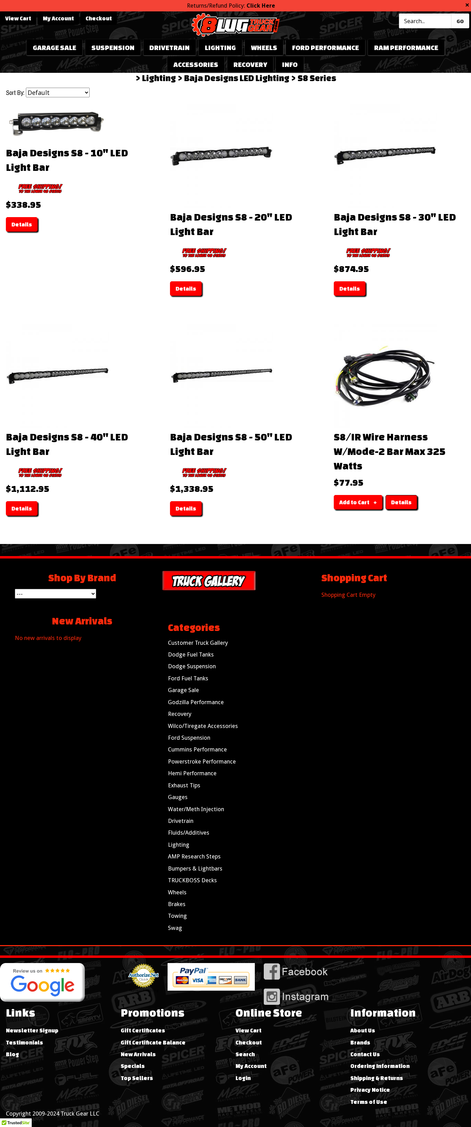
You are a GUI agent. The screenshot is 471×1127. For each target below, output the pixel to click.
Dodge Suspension (192, 666)
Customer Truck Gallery (198, 642)
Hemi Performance (192, 773)
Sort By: (15, 93)
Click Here (261, 5)
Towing (177, 915)
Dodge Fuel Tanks (191, 654)
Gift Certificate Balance (153, 1042)
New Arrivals (138, 1054)
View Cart (18, 18)
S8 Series (317, 78)
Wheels (264, 47)
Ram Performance (406, 47)
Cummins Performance (197, 749)
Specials (133, 1066)
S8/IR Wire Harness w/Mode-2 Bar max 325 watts (389, 451)
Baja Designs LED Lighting (236, 78)
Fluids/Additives (188, 832)
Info (290, 64)
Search (245, 1054)
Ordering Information (380, 1066)
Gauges (178, 797)
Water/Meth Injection (196, 809)
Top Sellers (137, 1078)
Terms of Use (368, 1102)
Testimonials (24, 1042)
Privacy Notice (370, 1090)
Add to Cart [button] (354, 502)
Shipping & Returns (376, 1078)
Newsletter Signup (32, 1030)
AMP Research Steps (194, 856)
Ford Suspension (189, 737)
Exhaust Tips (184, 785)
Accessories (195, 64)
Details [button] (21, 224)
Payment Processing (143, 990)
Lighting (220, 47)
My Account (58, 18)
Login (243, 1078)
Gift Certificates (143, 1030)
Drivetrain (169, 47)
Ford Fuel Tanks (188, 678)
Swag (175, 927)
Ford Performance (325, 47)
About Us (362, 1030)
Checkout (99, 18)
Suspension (112, 47)
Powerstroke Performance (202, 761)
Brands (360, 1042)
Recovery (250, 64)
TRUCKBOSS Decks (192, 880)
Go (460, 21)
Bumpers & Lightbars (195, 868)
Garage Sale (54, 47)
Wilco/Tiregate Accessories (203, 725)
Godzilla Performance (196, 702)
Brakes (177, 904)
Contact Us (365, 1054)
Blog (12, 1054)
